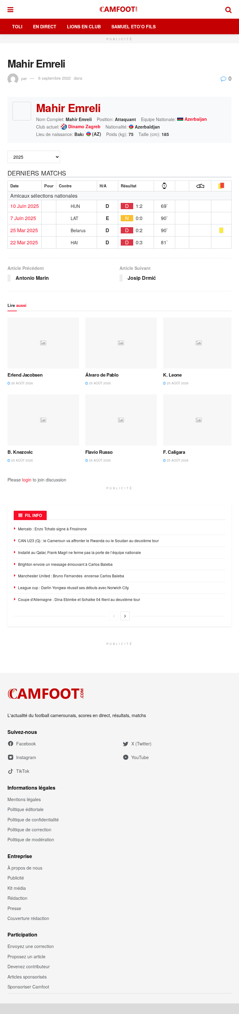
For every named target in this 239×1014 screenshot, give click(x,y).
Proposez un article (26, 956)
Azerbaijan (196, 119)
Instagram (26, 757)
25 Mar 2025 (24, 230)
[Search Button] (228, 9)
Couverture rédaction (28, 918)
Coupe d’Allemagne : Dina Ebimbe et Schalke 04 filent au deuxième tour (79, 599)
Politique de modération (30, 839)
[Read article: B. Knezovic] (43, 419)
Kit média (16, 888)
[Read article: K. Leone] (199, 343)
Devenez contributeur (28, 966)
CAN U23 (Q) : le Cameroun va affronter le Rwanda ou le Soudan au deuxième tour (88, 540)
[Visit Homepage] (119, 9)
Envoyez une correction (30, 946)
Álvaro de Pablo (102, 374)
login (26, 479)
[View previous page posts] (114, 616)
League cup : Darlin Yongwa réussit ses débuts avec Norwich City (73, 587)
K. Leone (172, 374)
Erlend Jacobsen (25, 374)
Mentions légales (24, 799)
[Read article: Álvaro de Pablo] (121, 343)
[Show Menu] (10, 9)
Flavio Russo (98, 451)
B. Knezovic (20, 451)
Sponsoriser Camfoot (28, 986)
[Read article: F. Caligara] (199, 419)
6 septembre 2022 (54, 78)
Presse (14, 908)
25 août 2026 (99, 383)
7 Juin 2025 (23, 218)
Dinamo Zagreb (84, 126)
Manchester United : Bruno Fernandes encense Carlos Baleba (71, 575)
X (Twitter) (141, 743)
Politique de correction (29, 829)
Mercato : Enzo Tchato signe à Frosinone (52, 528)
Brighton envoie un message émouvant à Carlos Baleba (66, 564)
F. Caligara (174, 451)
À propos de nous (24, 868)
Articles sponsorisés (27, 977)
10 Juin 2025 (24, 206)
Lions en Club (84, 26)
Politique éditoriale (25, 809)
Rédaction (17, 898)
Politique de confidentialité (33, 819)
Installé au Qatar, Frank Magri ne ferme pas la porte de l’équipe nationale (79, 552)
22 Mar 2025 (24, 242)
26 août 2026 (21, 383)
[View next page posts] (125, 616)
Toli (17, 26)
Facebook (26, 743)
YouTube (140, 757)
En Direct (44, 26)
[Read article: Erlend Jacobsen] (43, 343)
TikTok (22, 771)
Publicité (15, 878)
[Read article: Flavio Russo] (121, 419)
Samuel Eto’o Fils (133, 26)
